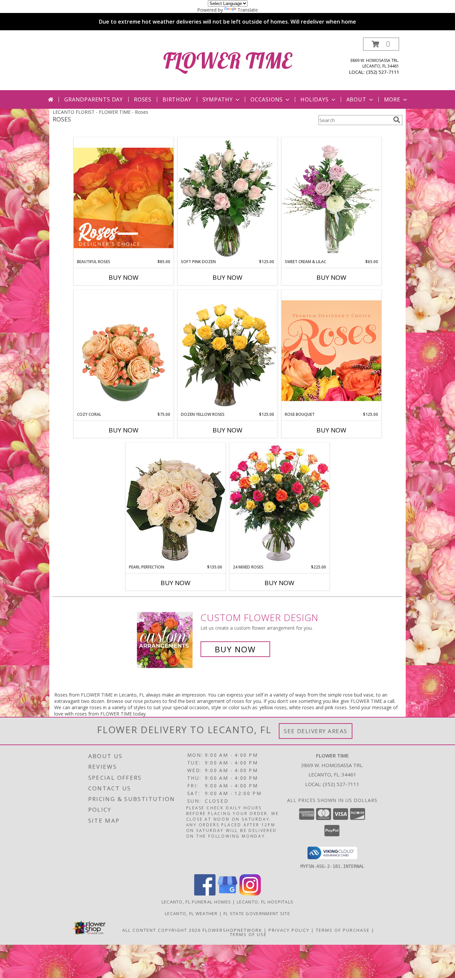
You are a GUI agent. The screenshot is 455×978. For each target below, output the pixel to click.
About (356, 99)
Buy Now (124, 277)
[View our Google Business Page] (227, 894)
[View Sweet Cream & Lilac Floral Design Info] (331, 197)
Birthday (177, 99)
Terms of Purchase (343, 930)
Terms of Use (248, 934)
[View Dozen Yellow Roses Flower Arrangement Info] (227, 350)
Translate (247, 10)
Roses (143, 99)
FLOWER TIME (227, 60)
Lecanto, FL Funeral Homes (196, 902)
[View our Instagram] (250, 894)
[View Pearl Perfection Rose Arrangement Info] (176, 503)
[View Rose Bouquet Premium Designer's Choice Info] (331, 350)
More (392, 99)
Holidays (314, 99)
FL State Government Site (257, 913)
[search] (396, 119)
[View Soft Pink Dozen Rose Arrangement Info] (227, 197)
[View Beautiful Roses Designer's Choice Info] (124, 197)
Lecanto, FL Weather (191, 913)
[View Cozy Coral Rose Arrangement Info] (124, 350)
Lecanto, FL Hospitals (265, 902)
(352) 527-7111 (382, 72)
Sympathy (218, 99)
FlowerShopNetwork (232, 930)
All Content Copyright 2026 (161, 930)
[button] (381, 44)
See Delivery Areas (315, 731)
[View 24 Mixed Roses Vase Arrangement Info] (279, 503)
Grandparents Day (93, 99)
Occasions (266, 99)
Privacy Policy (288, 930)
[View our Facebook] (205, 894)
